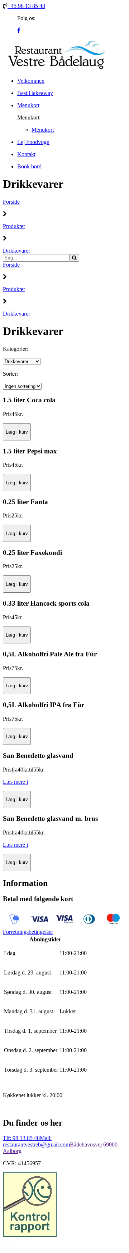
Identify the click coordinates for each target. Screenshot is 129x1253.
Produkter (14, 226)
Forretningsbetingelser (28, 932)
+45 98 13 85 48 (26, 6)
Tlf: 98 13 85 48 (21, 1138)
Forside (11, 202)
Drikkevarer (16, 251)
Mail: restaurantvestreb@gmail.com (36, 1141)
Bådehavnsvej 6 (88, 1144)
